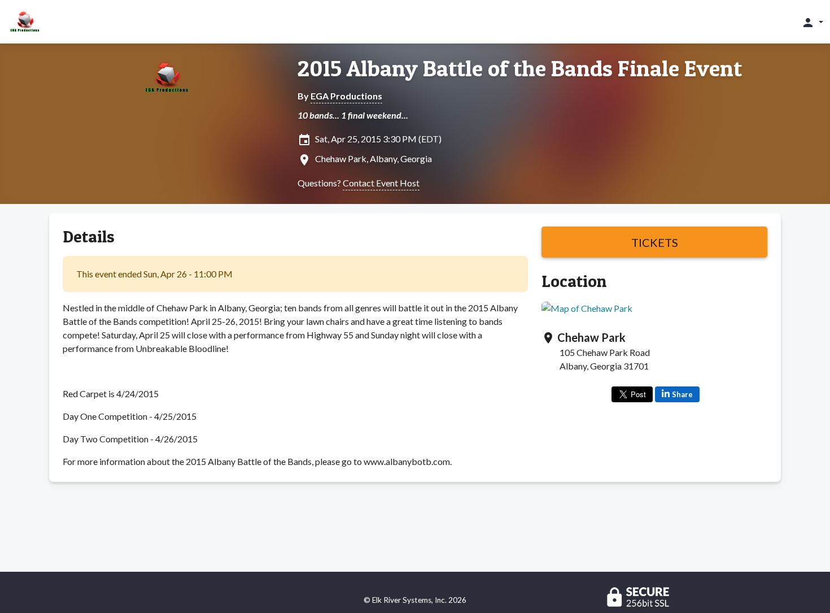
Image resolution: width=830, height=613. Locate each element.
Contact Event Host (381, 182)
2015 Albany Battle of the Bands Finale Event (520, 68)
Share (682, 394)
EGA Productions (346, 95)
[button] (812, 22)
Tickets (654, 242)
